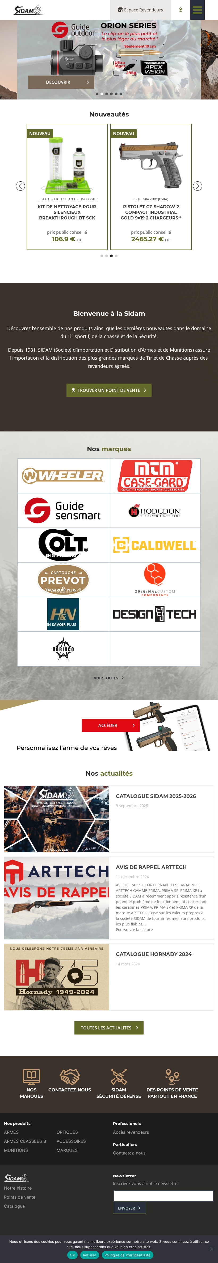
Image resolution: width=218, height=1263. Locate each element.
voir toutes (106, 677)
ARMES (11, 1132)
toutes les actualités (106, 1028)
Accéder (107, 725)
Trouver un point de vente (109, 390)
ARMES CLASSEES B (25, 1141)
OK (72, 1255)
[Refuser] (211, 1249)
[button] (97, 94)
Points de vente (19, 1197)
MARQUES (67, 1150)
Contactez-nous (129, 1153)
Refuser (90, 1255)
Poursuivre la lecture (134, 929)
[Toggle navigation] (197, 10)
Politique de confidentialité (127, 1255)
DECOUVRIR (58, 82)
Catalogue (14, 1206)
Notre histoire (18, 1188)
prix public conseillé (67, 236)
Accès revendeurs (131, 1132)
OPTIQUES (67, 1132)
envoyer (126, 1208)
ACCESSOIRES (71, 1141)
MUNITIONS (16, 1150)
